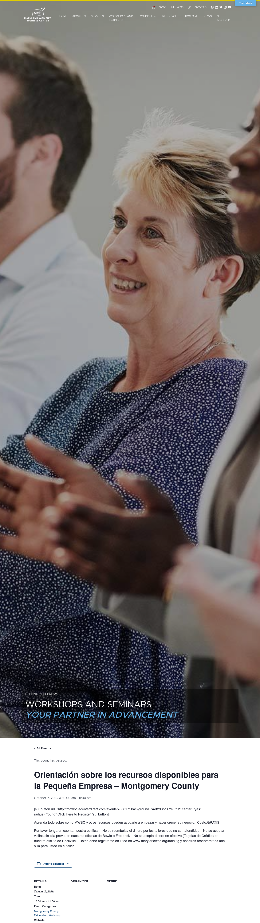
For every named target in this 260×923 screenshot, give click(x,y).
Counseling (148, 16)
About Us (79, 16)
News (207, 16)
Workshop (55, 915)
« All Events (42, 748)
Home (63, 16)
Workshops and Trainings (121, 18)
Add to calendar (53, 863)
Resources (170, 16)
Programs (191, 16)
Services (97, 16)
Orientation (40, 915)
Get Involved (223, 18)
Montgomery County (46, 911)
